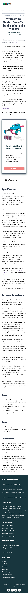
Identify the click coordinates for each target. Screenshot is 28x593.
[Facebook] (8, 590)
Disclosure (16, 42)
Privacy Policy (6, 572)
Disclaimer (5, 569)
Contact (4, 564)
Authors (4, 566)
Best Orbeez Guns (7, 525)
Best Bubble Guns (7, 528)
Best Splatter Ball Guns (9, 531)
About (4, 561)
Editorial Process (7, 574)
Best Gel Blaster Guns (8, 533)
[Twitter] (15, 590)
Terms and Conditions (8, 577)
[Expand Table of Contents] (23, 180)
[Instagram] (12, 590)
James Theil (16, 32)
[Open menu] (24, 4)
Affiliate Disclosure (21, 498)
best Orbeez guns (7, 108)
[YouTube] (19, 590)
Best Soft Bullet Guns (8, 536)
